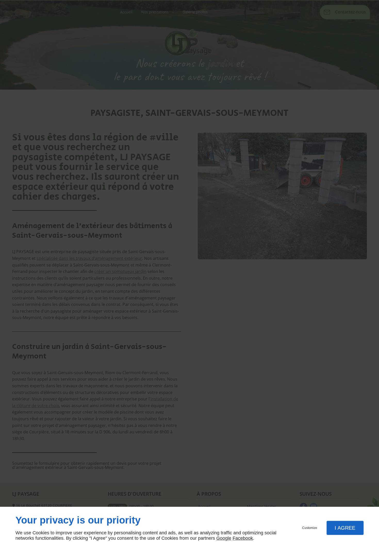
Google (223, 538)
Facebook (243, 538)
